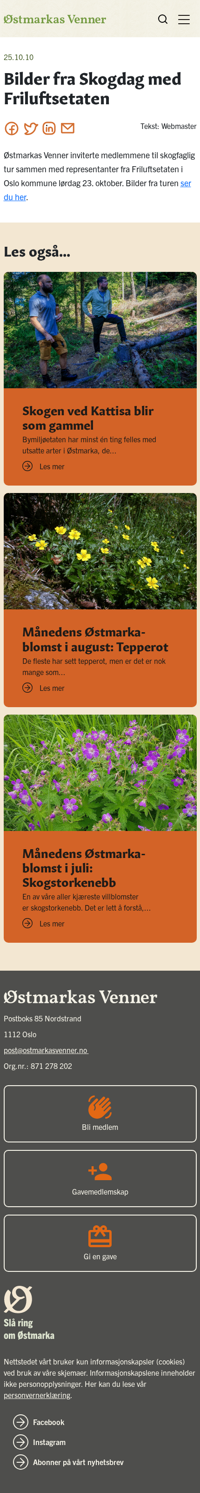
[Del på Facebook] (12, 128)
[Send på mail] (68, 128)
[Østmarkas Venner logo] (55, 19)
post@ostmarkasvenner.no (46, 1049)
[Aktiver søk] (162, 19)
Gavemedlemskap (100, 1191)
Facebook (48, 1421)
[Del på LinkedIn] (49, 128)
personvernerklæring (37, 1394)
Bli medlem (100, 1126)
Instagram (49, 1441)
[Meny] (184, 18)
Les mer (52, 466)
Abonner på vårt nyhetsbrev (78, 1461)
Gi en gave (100, 1256)
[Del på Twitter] (30, 128)
